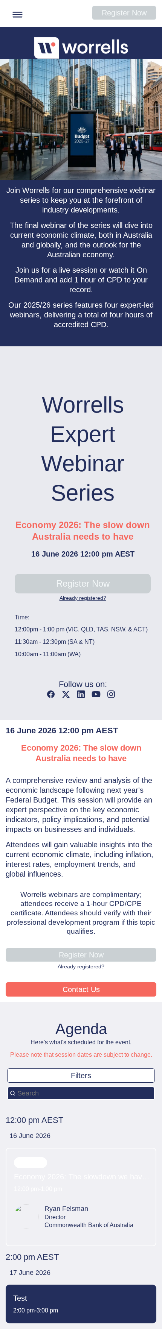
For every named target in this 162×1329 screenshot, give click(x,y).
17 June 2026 (29, 1272)
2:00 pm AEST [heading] (32, 1257)
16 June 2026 (29, 1135)
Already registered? (83, 598)
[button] (16, 13)
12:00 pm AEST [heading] (34, 1120)
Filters (81, 1075)
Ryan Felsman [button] (66, 1208)
